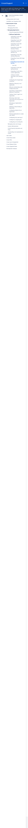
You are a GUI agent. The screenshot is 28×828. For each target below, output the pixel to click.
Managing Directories (13, 27)
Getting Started (11, 25)
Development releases (11, 148)
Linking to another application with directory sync (17, 76)
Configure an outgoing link (15, 119)
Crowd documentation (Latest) (16, 15)
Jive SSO (14, 65)
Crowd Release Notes (11, 144)
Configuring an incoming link (15, 121)
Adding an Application (14, 34)
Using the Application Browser (16, 32)
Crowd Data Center (10, 137)
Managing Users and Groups (14, 124)
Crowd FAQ (9, 139)
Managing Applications (13, 30)
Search (23, 3)
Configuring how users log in (15, 117)
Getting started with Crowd (12, 19)
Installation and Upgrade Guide (13, 21)
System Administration (13, 126)
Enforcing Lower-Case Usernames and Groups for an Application (16, 99)
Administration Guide (11, 23)
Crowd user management (12, 142)
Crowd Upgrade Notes (11, 146)
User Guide (9, 135)
